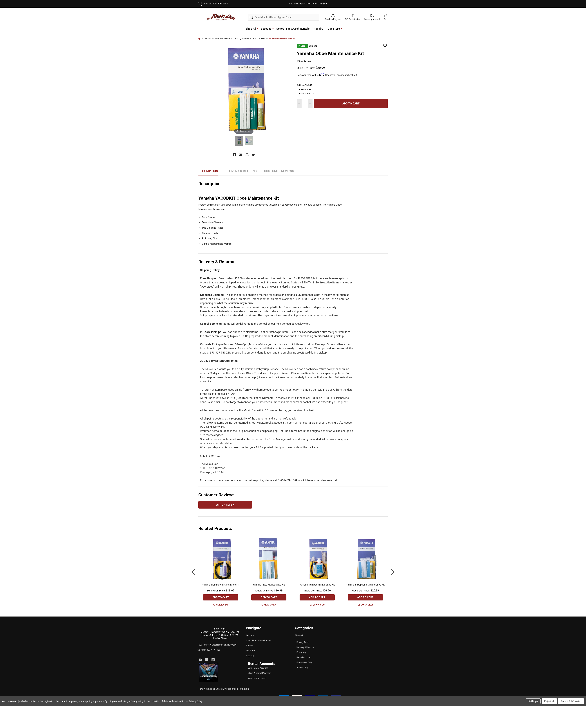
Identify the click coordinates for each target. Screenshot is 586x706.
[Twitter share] (253, 154)
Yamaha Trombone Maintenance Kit (220, 584)
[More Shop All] (258, 28)
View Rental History (257, 678)
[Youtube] (200, 659)
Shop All (251, 28)
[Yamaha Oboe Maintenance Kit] (239, 141)
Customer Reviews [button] (279, 172)
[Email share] (240, 154)
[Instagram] (213, 659)
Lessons (266, 28)
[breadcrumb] (199, 38)
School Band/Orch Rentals (292, 28)
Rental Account (304, 657)
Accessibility (302, 667)
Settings (533, 701)
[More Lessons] (273, 28)
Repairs (318, 28)
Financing (301, 652)
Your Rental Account (258, 668)
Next (392, 572)
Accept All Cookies (571, 701)
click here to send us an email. (319, 480)
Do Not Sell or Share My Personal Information (224, 688)
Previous (193, 572)
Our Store (333, 28)
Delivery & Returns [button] (241, 172)
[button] (209, 672)
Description (208, 171)
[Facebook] (206, 659)
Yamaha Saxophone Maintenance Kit (365, 584)
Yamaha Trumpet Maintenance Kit (317, 584)
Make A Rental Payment (259, 673)
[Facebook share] (234, 154)
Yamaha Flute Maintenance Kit (269, 584)
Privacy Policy (303, 642)
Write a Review (304, 61)
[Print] (247, 154)
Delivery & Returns (305, 647)
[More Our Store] (341, 28)
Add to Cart (351, 103)
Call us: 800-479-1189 (216, 3)
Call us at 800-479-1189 (208, 650)
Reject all (549, 701)
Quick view (222, 605)
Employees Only (304, 662)
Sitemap (250, 655)
